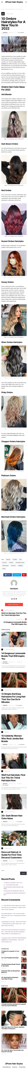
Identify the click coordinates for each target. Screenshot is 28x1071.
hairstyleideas (5, 565)
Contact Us (14, 1067)
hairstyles (13, 565)
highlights (20, 565)
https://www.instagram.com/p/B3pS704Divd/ (14, 185)
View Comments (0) (13, 604)
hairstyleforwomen (20, 562)
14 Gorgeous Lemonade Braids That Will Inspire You (13, 656)
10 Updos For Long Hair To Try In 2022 (13, 882)
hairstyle (11, 562)
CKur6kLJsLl (20, 236)
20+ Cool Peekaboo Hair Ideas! (11, 884)
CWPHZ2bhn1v (20, 337)
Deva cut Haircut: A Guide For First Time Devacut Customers (11, 855)
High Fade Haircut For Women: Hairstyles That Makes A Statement (12, 1027)
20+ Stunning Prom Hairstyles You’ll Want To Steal (14, 893)
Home (2, 9)
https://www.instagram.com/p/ (11, 236)
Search (2, 870)
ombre (3, 568)
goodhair (15, 559)
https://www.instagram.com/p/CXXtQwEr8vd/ (14, 139)
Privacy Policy (22, 1067)
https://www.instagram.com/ (10, 337)
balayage (8, 559)
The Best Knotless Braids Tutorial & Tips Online (13, 887)
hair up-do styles (15, 106)
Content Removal (7, 1067)
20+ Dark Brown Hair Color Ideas (11, 817)
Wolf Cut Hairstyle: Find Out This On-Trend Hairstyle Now (13, 778)
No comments (21, 32)
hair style (4, 562)
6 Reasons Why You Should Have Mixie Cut (14, 890)
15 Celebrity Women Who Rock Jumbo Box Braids (12, 738)
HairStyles (5, 32)
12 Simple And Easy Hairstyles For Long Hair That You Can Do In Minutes (13, 698)
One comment (5, 663)
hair (20, 559)
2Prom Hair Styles (14, 2)
